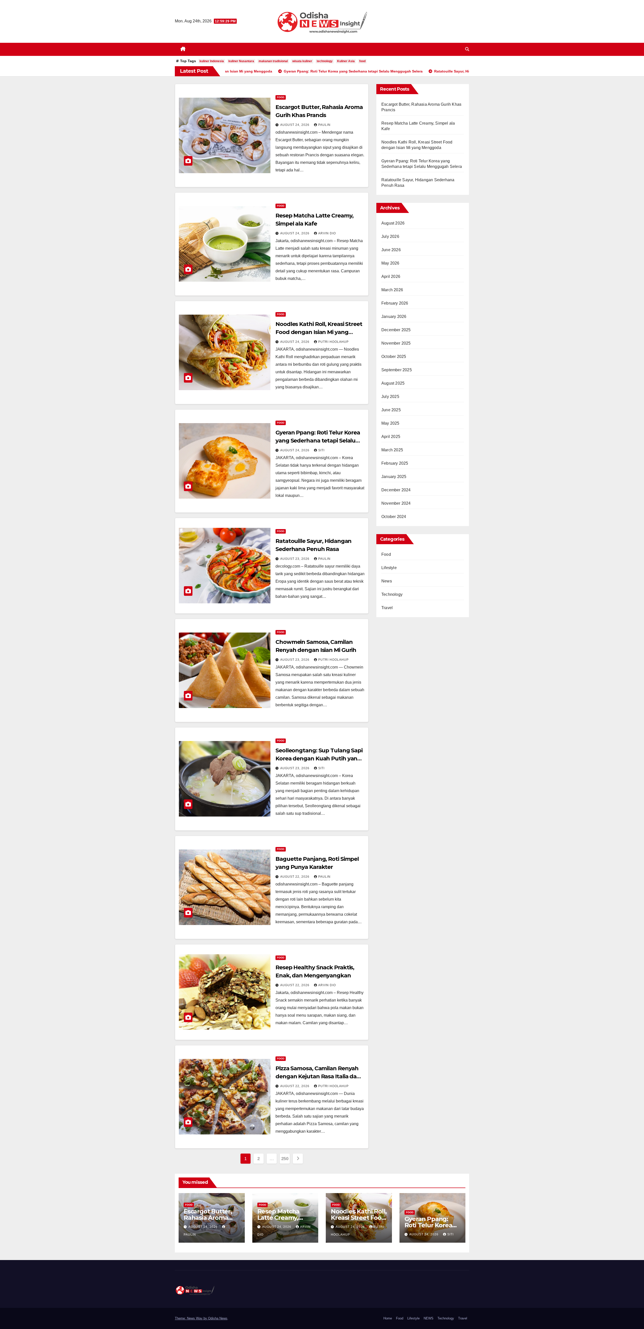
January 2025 (393, 476)
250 (285, 1158)
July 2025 (390, 396)
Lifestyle (389, 568)
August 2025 (393, 383)
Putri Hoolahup (333, 342)
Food (280, 97)
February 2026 (394, 303)
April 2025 (390, 436)
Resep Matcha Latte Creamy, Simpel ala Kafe (280, 1218)
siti (321, 450)
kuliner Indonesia (211, 61)
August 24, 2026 (295, 125)
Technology (392, 594)
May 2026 (390, 263)
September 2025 (396, 370)
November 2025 (396, 343)
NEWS (428, 1318)
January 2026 (393, 316)
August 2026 (393, 223)
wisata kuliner (302, 61)
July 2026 (390, 236)
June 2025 (391, 410)
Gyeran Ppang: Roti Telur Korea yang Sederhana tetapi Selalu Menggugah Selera (317, 440)
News (386, 581)
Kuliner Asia (346, 61)
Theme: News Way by (191, 1318)
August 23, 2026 (295, 559)
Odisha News (217, 1318)
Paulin (324, 125)
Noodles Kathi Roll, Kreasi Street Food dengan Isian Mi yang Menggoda (318, 332)
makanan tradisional (273, 61)
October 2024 (393, 516)
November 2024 (396, 503)
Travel (387, 608)
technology (325, 61)
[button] (467, 49)
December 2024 (396, 490)
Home (387, 1318)
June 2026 (391, 250)
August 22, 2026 (295, 876)
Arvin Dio (327, 233)
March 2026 (392, 290)
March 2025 (392, 450)
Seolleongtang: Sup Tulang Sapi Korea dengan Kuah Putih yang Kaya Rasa (319, 758)
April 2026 (390, 276)
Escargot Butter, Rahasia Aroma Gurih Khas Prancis (211, 1218)
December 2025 (396, 330)
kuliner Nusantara (241, 61)
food (362, 61)
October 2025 (393, 356)
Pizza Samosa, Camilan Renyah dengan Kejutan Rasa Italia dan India (317, 1076)
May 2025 (390, 423)
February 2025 (394, 463)
